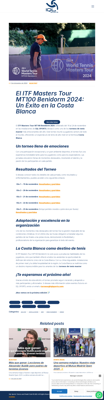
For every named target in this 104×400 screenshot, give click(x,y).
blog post (33, 83)
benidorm (27, 302)
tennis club (44, 306)
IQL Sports (40, 302)
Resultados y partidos (49, 184)
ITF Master (53, 302)
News (42, 312)
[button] (100, 376)
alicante (15, 302)
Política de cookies (66, 396)
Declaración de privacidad (83, 396)
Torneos (62, 312)
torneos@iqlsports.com (52, 286)
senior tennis (29, 306)
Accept (59, 391)
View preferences (93, 391)
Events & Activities (33, 312)
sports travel (59, 360)
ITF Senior (15, 306)
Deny (76, 391)
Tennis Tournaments (51, 312)
